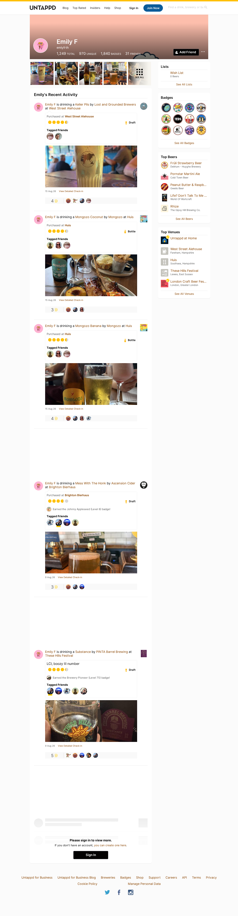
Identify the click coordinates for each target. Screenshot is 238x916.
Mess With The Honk (90, 483)
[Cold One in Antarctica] (201, 119)
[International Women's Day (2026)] (189, 130)
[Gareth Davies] (81, 586)
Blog (65, 8)
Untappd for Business (36, 877)
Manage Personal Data (144, 884)
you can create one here (110, 845)
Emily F (50, 104)
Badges (125, 877)
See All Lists (184, 84)
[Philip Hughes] (81, 200)
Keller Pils (82, 104)
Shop (117, 8)
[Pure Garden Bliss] (166, 119)
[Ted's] (177, 119)
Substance (83, 652)
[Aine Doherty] (88, 200)
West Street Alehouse (64, 108)
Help (107, 8)
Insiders (95, 8)
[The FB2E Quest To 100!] (201, 108)
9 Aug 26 (50, 577)
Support (154, 877)
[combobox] (188, 7)
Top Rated (79, 8)
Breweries (108, 877)
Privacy (211, 877)
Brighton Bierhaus (62, 487)
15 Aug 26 (50, 191)
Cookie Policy (87, 884)
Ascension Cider (123, 483)
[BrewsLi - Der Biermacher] (177, 130)
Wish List (176, 73)
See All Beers (184, 219)
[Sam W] (88, 418)
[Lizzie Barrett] (81, 309)
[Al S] (68, 200)
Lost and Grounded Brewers (115, 104)
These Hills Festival (59, 655)
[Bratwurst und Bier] (166, 130)
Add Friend (187, 52)
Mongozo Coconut (89, 217)
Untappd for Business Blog (76, 877)
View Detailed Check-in (71, 191)
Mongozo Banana (88, 326)
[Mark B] (88, 755)
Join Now (153, 8)
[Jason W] (75, 200)
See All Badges (184, 143)
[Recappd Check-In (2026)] (177, 108)
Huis (130, 217)
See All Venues (184, 293)
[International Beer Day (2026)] (166, 108)
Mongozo (115, 217)
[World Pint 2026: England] (189, 108)
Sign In (133, 8)
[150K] (201, 130)
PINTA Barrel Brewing (112, 652)
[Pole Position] (189, 119)
